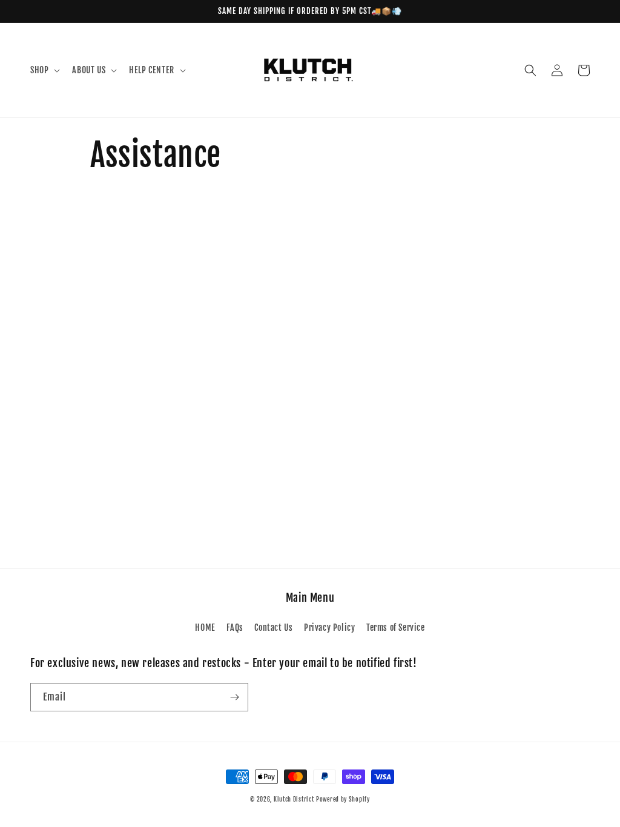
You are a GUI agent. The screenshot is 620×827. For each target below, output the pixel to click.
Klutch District (294, 799)
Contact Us (273, 627)
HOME (205, 627)
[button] (44, 70)
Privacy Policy (329, 627)
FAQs (234, 627)
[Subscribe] (234, 697)
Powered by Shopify (343, 799)
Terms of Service (395, 627)
